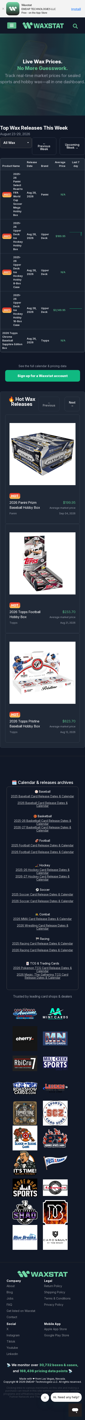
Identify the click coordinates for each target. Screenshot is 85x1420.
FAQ (9, 1304)
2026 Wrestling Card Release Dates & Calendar (42, 927)
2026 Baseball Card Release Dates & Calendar (43, 805)
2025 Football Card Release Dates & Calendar (42, 845)
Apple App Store (55, 1329)
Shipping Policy (54, 1292)
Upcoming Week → (72, 146)
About (11, 1286)
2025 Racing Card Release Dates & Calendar (42, 943)
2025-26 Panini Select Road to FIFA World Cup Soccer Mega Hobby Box (18, 194)
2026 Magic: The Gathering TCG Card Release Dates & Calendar (42, 976)
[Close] (3, 8)
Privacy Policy (53, 1304)
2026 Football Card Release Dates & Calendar (42, 852)
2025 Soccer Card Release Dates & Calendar (42, 894)
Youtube (12, 1347)
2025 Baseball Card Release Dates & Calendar (42, 796)
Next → (72, 404)
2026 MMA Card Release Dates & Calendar (42, 919)
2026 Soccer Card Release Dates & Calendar (42, 901)
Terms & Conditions (57, 1298)
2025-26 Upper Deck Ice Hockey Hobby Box (18, 236)
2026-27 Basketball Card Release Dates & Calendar (42, 829)
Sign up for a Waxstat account (43, 376)
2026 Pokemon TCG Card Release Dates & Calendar (42, 970)
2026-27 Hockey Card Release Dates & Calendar (42, 878)
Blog (10, 1292)
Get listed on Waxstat (21, 1311)
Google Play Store (56, 1335)
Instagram (13, 1335)
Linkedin (12, 1354)
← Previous (49, 404)
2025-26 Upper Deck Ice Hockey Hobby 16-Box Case (18, 310)
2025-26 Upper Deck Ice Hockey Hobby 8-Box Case (18, 272)
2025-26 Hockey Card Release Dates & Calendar (43, 871)
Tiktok (11, 1341)
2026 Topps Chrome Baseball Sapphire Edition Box (12, 340)
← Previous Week (44, 146)
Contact (12, 1317)
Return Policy (53, 1286)
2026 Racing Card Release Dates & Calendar (42, 950)
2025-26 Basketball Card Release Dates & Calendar (42, 822)
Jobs (10, 1298)
